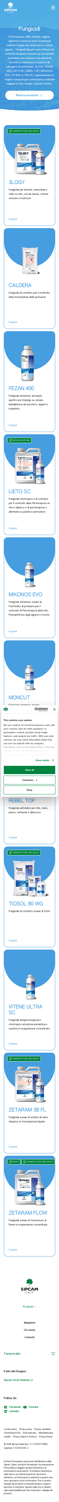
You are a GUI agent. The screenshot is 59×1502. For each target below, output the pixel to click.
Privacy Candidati (42, 1429)
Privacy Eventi (45, 1437)
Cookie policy (10, 1429)
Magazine (29, 1323)
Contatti (29, 1337)
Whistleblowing (46, 1433)
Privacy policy (25, 1429)
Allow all (29, 770)
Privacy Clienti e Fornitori (25, 1437)
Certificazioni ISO (12, 1433)
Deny (29, 790)
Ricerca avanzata (27, 95)
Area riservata (29, 1433)
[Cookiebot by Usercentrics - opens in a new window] (36, 709)
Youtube (33, 1407)
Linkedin (14, 1411)
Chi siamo (29, 1330)
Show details (42, 760)
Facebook (15, 1407)
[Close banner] (54, 709)
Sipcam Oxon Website (17, 1380)
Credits (7, 1437)
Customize (27, 780)
